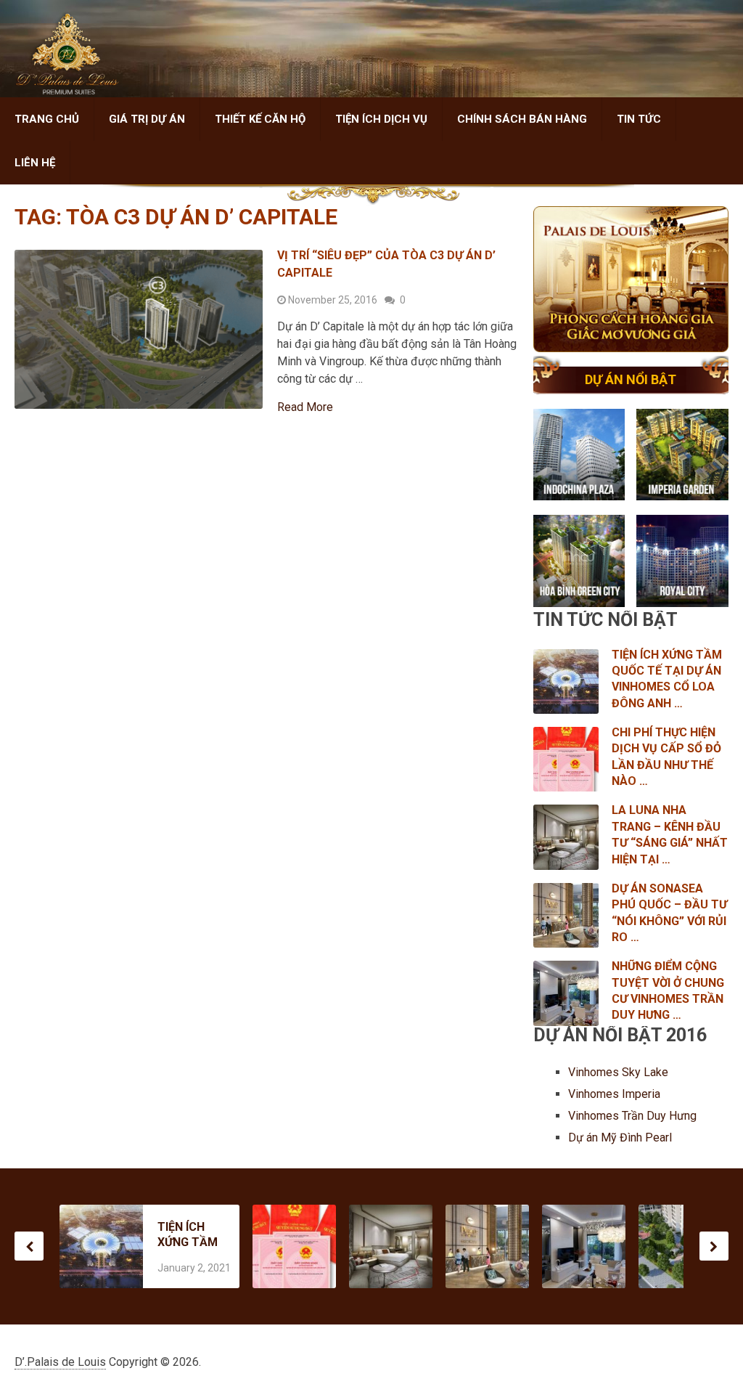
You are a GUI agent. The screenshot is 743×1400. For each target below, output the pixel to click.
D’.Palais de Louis (60, 1362)
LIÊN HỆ (35, 162)
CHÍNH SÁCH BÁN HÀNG (522, 119)
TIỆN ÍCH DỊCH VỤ (381, 119)
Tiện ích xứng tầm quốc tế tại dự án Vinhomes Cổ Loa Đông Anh (187, 1235)
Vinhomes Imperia (615, 1094)
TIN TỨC (639, 119)
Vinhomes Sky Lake (619, 1072)
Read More (305, 407)
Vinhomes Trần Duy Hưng (633, 1116)
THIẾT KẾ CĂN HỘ (260, 119)
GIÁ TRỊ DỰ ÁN (147, 119)
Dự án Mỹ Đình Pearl (620, 1137)
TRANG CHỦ (47, 119)
